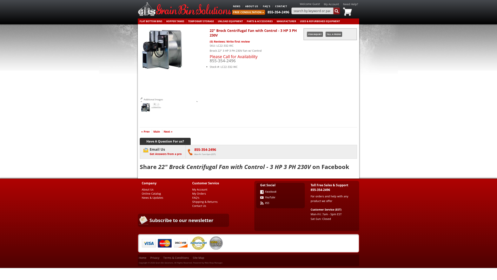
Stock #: (215, 67)
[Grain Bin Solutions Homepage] (184, 9)
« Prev (145, 131)
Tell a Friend (334, 34)
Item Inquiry (315, 34)
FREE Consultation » (248, 12)
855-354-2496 (278, 12)
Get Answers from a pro (166, 151)
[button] (315, 11)
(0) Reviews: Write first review (230, 41)
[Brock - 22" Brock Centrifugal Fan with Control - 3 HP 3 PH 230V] (162, 69)
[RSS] (262, 203)
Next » (168, 131)
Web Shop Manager (213, 262)
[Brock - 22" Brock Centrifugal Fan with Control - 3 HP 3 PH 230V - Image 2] (156, 106)
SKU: (213, 45)
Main (156, 131)
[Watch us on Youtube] (262, 198)
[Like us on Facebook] (262, 192)
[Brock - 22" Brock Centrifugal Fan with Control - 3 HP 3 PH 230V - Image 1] (145, 108)
